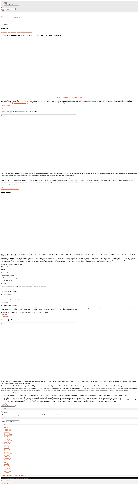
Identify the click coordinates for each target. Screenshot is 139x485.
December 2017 (8, 435)
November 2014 (8, 472)
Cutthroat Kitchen (28, 101)
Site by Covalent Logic (6, 481)
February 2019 (7, 429)
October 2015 (7, 456)
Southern (23, 32)
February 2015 (7, 468)
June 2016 (6, 445)
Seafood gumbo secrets (10, 320)
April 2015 (6, 465)
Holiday (13, 189)
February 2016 (7, 451)
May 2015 (6, 464)
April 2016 (6, 448)
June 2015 (6, 462)
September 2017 (8, 436)
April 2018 (6, 432)
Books (5, 2)
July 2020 (6, 427)
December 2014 (8, 471)
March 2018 (7, 433)
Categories (3, 421)
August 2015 (7, 459)
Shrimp (18, 32)
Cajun (2, 32)
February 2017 (7, 439)
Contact (6, 3)
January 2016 (7, 452)
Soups (17, 189)
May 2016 (6, 446)
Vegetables (29, 32)
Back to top (4, 483)
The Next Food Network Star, (50, 100)
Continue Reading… (6, 105)
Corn (5, 32)
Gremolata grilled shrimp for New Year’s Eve (19, 112)
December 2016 (8, 440)
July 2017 (6, 437)
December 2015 (8, 453)
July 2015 (6, 461)
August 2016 (7, 443)
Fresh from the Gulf (6, 189)
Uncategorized (4, 316)
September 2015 (8, 458)
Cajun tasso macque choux (19, 103)
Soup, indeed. (6, 192)
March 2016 (7, 449)
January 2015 (7, 469)
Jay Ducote (28, 100)
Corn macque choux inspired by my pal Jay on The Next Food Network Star (32, 35)
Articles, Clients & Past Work (11, 5)
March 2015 (7, 467)
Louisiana (13, 32)
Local (9, 32)
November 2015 (8, 455)
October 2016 (7, 442)
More (57, 414)
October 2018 (7, 430)
